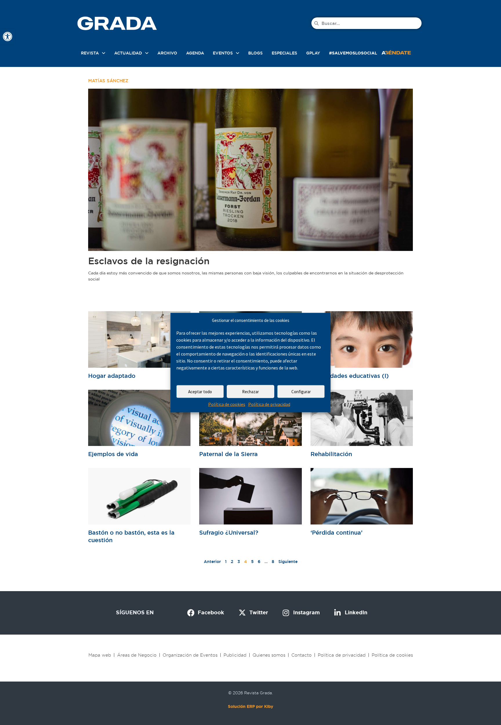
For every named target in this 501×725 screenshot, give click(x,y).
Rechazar (250, 391)
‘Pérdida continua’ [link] (336, 532)
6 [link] (259, 561)
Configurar (301, 391)
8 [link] (273, 561)
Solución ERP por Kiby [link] (250, 706)
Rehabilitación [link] (331, 454)
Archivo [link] (167, 53)
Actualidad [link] (128, 53)
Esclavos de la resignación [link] (149, 261)
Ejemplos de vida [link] (113, 454)
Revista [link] (90, 53)
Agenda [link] (195, 53)
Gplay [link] (313, 53)
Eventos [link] (223, 53)
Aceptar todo (200, 391)
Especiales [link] (284, 53)
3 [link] (238, 561)
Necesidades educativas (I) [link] (350, 376)
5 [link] (252, 561)
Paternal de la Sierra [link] (228, 454)
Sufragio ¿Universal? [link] (228, 532)
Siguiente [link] (287, 561)
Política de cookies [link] (226, 404)
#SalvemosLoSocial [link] (353, 53)
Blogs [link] (255, 53)
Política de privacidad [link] (269, 404)
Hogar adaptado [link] (111, 376)
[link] (7, 36)
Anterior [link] (212, 561)
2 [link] (232, 561)
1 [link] (226, 561)
